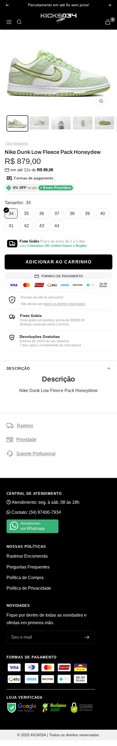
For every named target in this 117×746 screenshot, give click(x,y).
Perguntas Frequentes (28, 567)
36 (41, 213)
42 (26, 225)
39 (87, 213)
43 (41, 225)
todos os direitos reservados (64, 304)
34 (11, 213)
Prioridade (26, 439)
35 (26, 213)
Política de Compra (25, 577)
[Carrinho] (107, 21)
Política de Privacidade (29, 588)
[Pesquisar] (19, 22)
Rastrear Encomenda (27, 556)
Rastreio (25, 425)
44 (56, 225)
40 (102, 213)
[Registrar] (87, 637)
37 (56, 213)
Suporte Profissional (36, 453)
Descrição (18, 368)
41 (11, 225)
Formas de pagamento (33, 178)
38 (72, 213)
